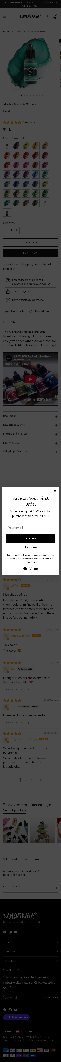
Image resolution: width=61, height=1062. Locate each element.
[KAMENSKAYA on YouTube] (36, 569)
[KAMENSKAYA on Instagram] (30, 569)
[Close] (55, 491)
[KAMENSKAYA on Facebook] (25, 569)
